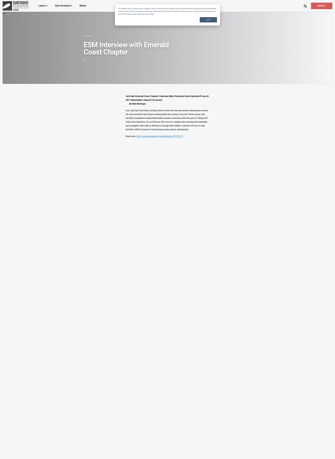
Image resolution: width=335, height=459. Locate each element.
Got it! (208, 20)
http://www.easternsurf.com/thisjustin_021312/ (158, 136)
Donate (321, 6)
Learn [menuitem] (42, 5)
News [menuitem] (83, 5)
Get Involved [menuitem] (63, 5)
